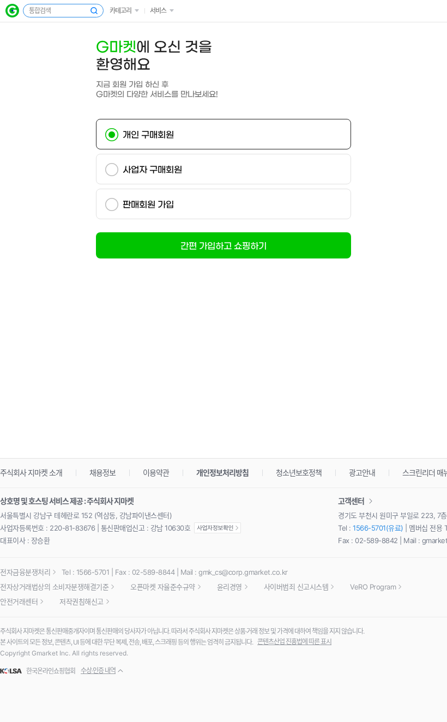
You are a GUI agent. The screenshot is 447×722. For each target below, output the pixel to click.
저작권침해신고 (81, 601)
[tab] (223, 134)
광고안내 (362, 472)
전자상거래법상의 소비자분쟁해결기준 (54, 586)
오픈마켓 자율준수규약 (162, 586)
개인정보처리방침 (222, 472)
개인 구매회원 (148, 134)
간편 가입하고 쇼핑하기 (223, 246)
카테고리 (120, 11)
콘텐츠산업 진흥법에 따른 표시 (294, 641)
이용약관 (156, 472)
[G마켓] (12, 10)
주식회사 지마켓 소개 (31, 472)
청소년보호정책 (299, 472)
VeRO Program (373, 586)
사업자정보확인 (217, 527)
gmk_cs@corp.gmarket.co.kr (243, 572)
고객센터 (351, 501)
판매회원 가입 (148, 204)
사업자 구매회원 (152, 169)
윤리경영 (229, 586)
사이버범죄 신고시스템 (296, 586)
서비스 (158, 11)
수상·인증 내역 (98, 670)
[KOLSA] (12, 671)
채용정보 (102, 472)
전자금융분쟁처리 (25, 572)
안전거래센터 (19, 601)
